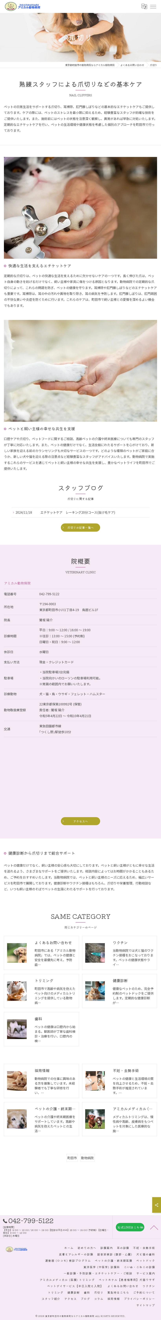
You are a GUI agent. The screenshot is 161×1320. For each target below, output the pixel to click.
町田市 (72, 1157)
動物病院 (87, 1157)
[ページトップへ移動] (154, 1227)
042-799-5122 (49, 594)
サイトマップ (145, 1305)
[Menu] (152, 6)
